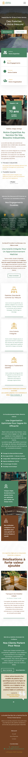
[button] (14, 45)
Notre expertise (7, 32)
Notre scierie (20, 32)
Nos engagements (13, 63)
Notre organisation (15, 82)
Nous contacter (14, 275)
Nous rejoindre (20, 670)
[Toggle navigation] (25, 3)
